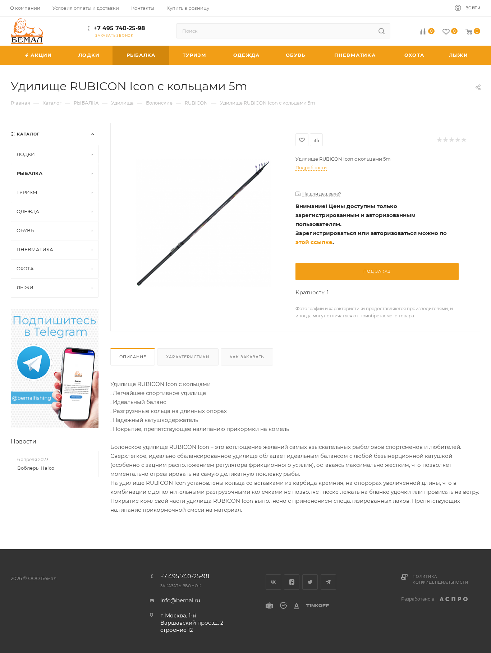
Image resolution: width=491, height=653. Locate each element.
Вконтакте (273, 582)
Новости (23, 441)
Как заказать (247, 356)
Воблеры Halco (35, 468)
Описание (132, 356)
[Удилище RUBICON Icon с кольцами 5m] (203, 223)
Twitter (310, 582)
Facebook (291, 582)
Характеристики (187, 356)
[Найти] (381, 30)
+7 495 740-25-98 (119, 28)
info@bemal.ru (180, 600)
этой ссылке (313, 242)
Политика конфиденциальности (440, 579)
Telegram (328, 582)
